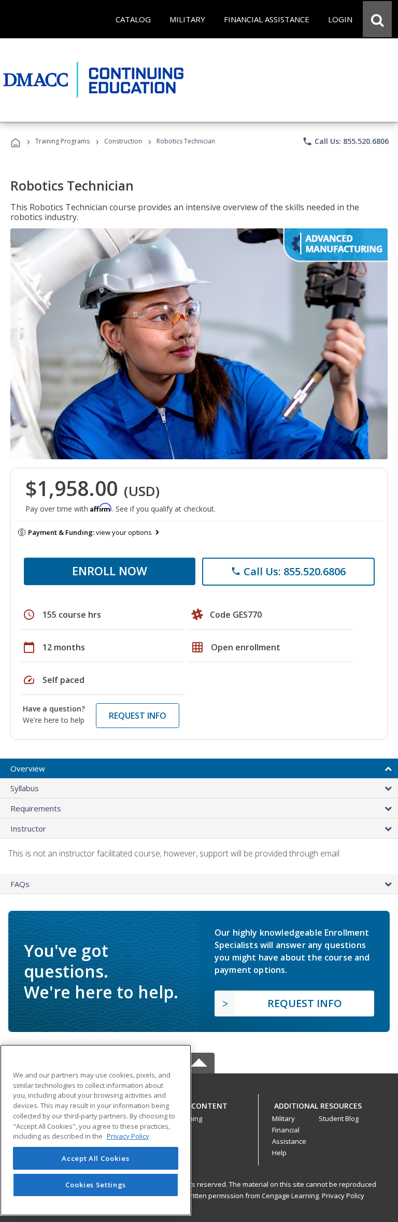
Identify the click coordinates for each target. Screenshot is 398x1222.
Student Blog (339, 1118)
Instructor (28, 828)
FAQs (20, 884)
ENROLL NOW (109, 570)
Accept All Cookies (95, 1158)
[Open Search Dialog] (377, 19)
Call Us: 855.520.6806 (345, 141)
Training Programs (62, 141)
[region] (95, 1130)
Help (279, 1152)
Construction (123, 141)
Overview (27, 768)
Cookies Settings (95, 1184)
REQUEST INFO (137, 715)
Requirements (35, 808)
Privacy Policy (343, 1195)
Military (283, 1118)
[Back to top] (199, 1103)
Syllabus (24, 788)
